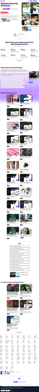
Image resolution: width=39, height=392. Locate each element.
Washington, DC (7, 341)
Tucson (12, 336)
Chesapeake (29, 363)
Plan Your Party (31, 82)
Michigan (7, 349)
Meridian (29, 342)
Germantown (35, 347)
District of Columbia (8, 340)
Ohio (0, 357)
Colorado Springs (30, 337)
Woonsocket (29, 359)
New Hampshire (7, 353)
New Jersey (12, 353)
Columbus (18, 342)
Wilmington (1, 342)
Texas (12, 361)
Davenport (7, 347)
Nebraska (35, 349)
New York (24, 353)
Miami (12, 342)
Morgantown (1, 369)
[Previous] (18, 47)
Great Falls (29, 351)
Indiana (1, 345)
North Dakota (35, 353)
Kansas (12, 345)
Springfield (1, 351)
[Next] (20, 47)
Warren (6, 351)
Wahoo (34, 351)
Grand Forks (35, 355)
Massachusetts (1, 349)
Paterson (12, 355)
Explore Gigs (22, 237)
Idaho (28, 340)
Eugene (12, 359)
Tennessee (7, 361)
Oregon (12, 357)
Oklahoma (7, 357)
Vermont (24, 361)
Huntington (1, 368)
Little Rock (18, 336)
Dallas (12, 363)
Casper (12, 368)
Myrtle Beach (35, 359)
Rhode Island (29, 357)
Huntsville (1, 337)
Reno (0, 355)
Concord (6, 355)
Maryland (35, 345)
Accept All (3, 390)
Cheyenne (12, 367)
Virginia (29, 361)
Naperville (35, 342)
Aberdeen (1, 363)
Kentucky (18, 345)
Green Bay (7, 369)
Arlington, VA (7, 342)
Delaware (1, 340)
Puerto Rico (24, 357)
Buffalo (12, 369)
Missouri (23, 349)
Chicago (35, 341)
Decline (7, 390)
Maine (29, 345)
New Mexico (18, 353)
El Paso (12, 365)
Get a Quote (18, 276)
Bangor (29, 347)
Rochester (12, 351)
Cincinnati (1, 359)
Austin (12, 364)
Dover (0, 341)
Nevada (1, 353)
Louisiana (24, 345)
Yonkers (23, 355)
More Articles (19, 332)
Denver (29, 336)
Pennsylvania (18, 357)
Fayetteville (18, 337)
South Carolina (35, 357)
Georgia (18, 340)
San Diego (24, 337)
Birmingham (1, 336)
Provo (17, 363)
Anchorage (7, 337)
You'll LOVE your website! (22, 381)
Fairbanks (7, 336)
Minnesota (12, 349)
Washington (35, 361)
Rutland (23, 363)
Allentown (18, 359)
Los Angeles (24, 336)
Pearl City (24, 342)
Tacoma (35, 363)
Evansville (1, 347)
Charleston (1, 367)
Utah (17, 361)
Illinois (34, 340)
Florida (12, 340)
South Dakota (1, 361)
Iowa (6, 345)
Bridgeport (35, 336)
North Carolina (30, 353)
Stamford (35, 337)
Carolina (23, 359)
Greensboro (29, 355)
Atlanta (18, 341)
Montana (29, 349)
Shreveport (24, 347)
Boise (28, 341)
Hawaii (23, 340)
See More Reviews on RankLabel (19, 59)
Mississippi (18, 349)
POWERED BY (30, 83)
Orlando (12, 343)
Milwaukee (7, 367)
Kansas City (12, 347)
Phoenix (12, 337)
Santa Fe (18, 355)
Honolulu (24, 341)
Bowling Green (18, 347)
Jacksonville (12, 341)
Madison (7, 368)
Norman (6, 359)
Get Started (8, 373)
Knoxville (7, 363)
